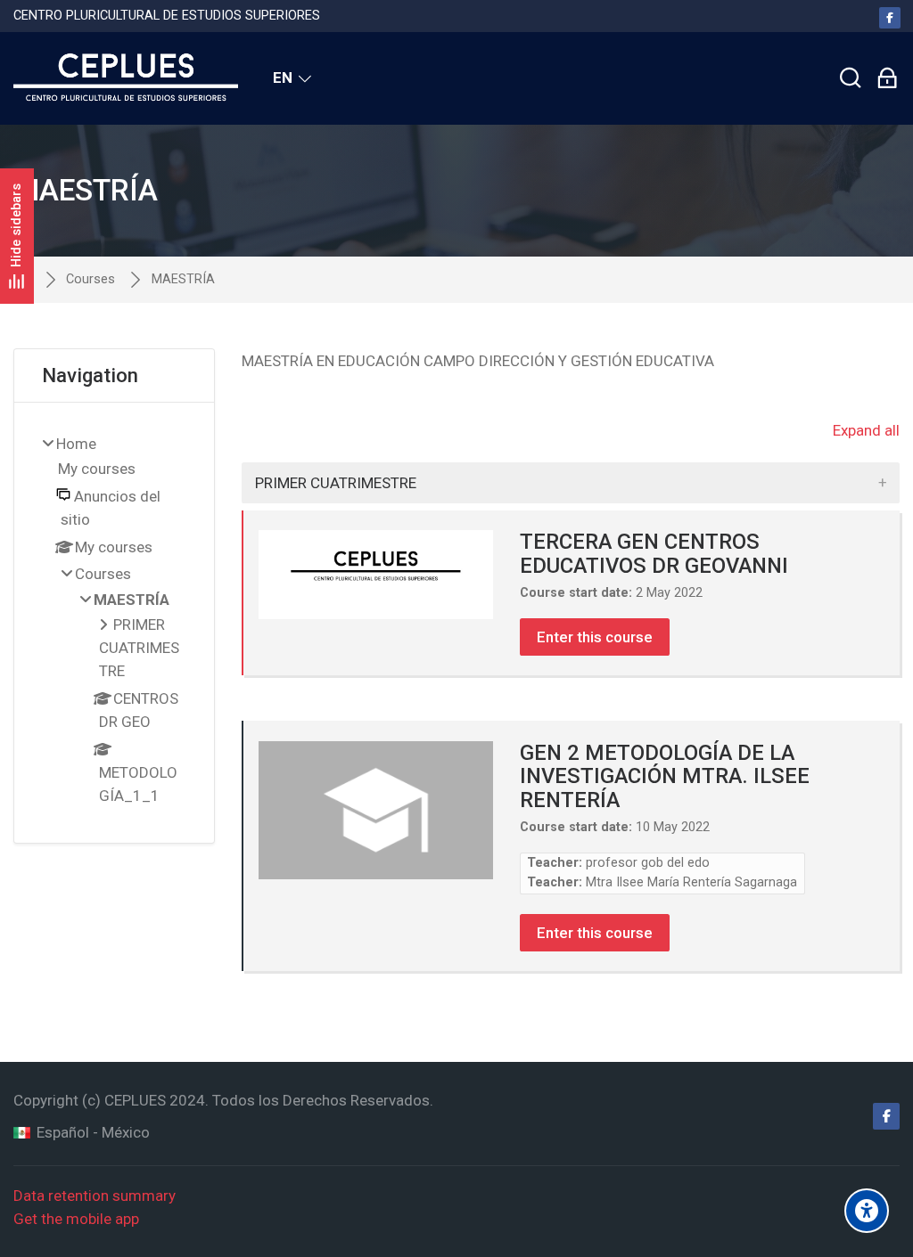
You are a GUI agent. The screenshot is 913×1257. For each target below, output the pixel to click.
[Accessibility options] (866, 1210)
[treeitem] (114, 622)
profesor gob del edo (648, 862)
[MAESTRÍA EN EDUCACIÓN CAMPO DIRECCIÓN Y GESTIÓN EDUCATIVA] (125, 78)
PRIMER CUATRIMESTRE (335, 483)
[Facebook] (890, 18)
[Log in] (887, 78)
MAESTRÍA (183, 279)
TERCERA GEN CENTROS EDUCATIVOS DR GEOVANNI (654, 553)
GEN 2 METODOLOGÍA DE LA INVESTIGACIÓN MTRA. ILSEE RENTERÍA (665, 776)
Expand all (866, 430)
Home (76, 444)
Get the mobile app (76, 1219)
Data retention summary (94, 1195)
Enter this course (595, 637)
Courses (90, 279)
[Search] (850, 78)
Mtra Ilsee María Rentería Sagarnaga (691, 882)
